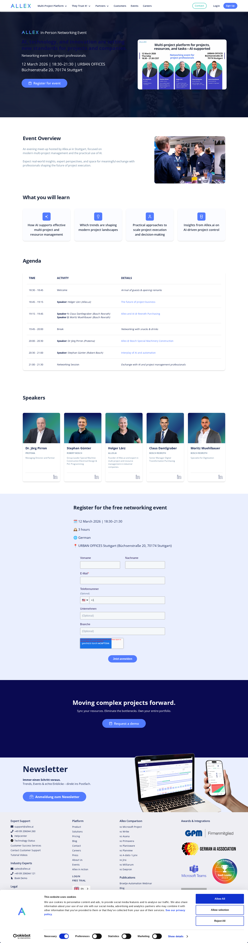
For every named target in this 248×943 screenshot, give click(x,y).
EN (82, 888)
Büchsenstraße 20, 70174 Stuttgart (144, 545)
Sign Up (230, 5)
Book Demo (21, 878)
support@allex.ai (24, 826)
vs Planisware (127, 845)
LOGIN (76, 876)
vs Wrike (124, 831)
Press (75, 855)
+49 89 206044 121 (25, 873)
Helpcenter (21, 836)
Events (76, 864)
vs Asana (125, 836)
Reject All (219, 920)
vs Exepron (126, 869)
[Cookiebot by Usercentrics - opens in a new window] (22, 936)
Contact (199, 5)
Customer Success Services (26, 845)
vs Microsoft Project (131, 826)
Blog (74, 841)
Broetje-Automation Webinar (136, 883)
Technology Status (25, 840)
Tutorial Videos (19, 855)
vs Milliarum (127, 864)
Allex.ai (209, 225)
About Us (77, 859)
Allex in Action (80, 869)
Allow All (220, 898)
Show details (175, 936)
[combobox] (81, 888)
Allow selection (220, 909)
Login (216, 5)
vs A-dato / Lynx (128, 855)
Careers (76, 850)
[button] (52, 6)
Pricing (76, 836)
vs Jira (123, 859)
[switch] (97, 936)
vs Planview (126, 850)
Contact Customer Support (26, 850)
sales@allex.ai (22, 868)
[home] (21, 6)
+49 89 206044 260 (25, 831)
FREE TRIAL (79, 880)
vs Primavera (127, 841)
